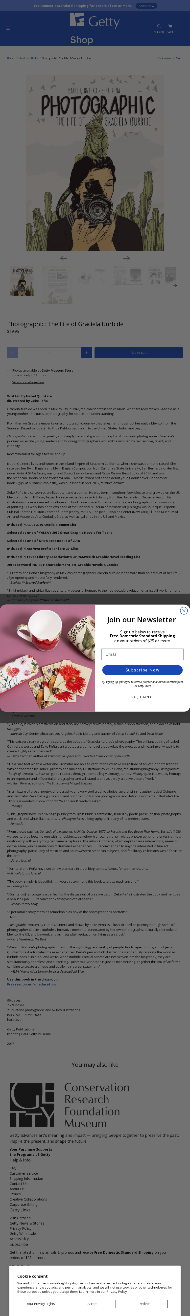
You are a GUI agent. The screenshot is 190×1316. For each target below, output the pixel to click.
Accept (92, 1303)
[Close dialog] (184, 610)
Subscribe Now (143, 670)
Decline (144, 1303)
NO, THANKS (142, 697)
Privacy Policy (117, 1291)
